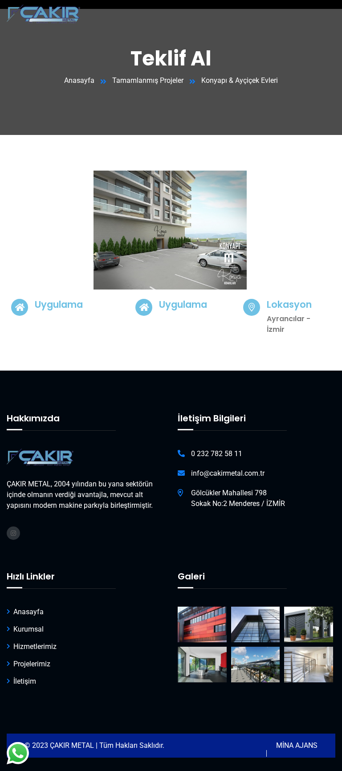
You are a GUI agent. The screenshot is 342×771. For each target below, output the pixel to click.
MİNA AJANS (297, 745)
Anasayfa (79, 80)
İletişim (24, 681)
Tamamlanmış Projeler (147, 80)
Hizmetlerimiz (35, 646)
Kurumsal (28, 629)
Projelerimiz (31, 664)
